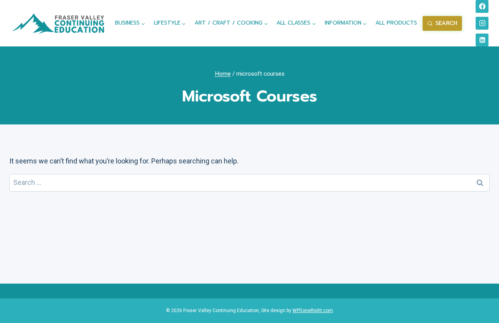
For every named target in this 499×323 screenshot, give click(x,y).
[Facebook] (482, 6)
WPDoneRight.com (312, 310)
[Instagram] (482, 23)
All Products (396, 23)
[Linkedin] (482, 40)
